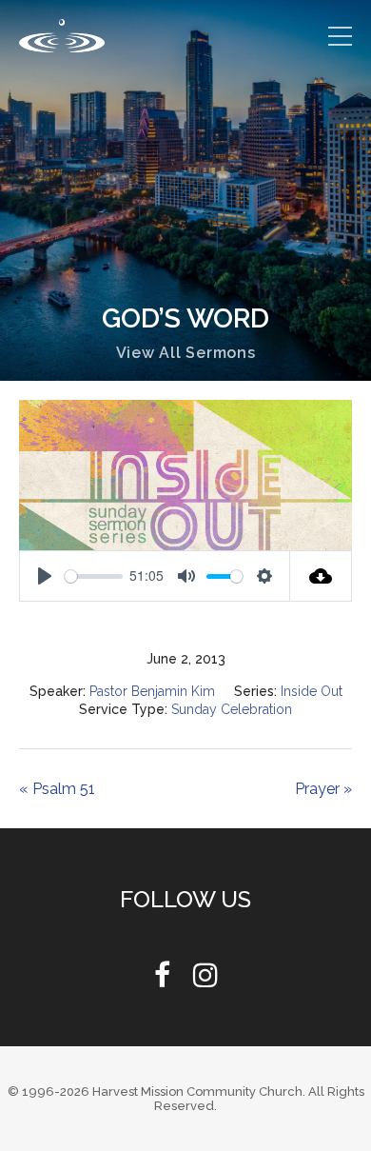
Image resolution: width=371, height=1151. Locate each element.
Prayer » (322, 789)
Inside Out (314, 691)
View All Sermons (186, 353)
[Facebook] (162, 980)
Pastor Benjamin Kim (150, 691)
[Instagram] (205, 980)
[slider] (94, 576)
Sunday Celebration (232, 709)
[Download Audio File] (321, 576)
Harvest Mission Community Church (197, 1091)
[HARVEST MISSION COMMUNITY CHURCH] (62, 35)
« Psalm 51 (58, 789)
